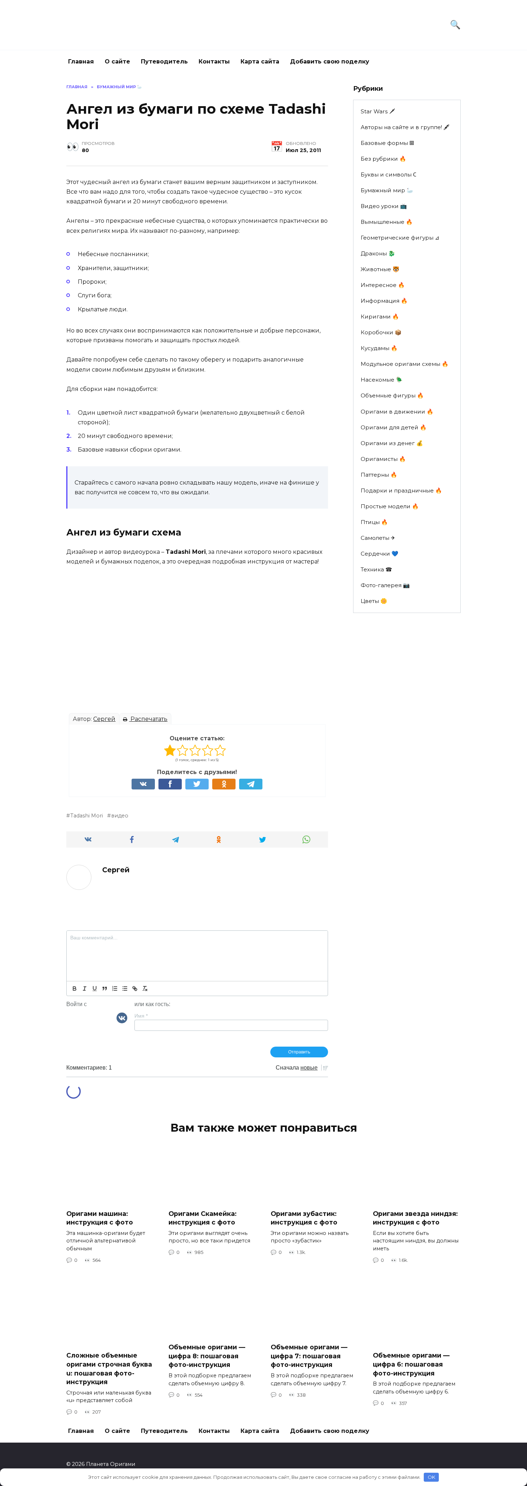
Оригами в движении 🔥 (397, 411)
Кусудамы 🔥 (379, 348)
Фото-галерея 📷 (385, 585)
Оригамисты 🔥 (383, 459)
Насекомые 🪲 (382, 379)
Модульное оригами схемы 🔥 (404, 363)
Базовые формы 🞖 (387, 143)
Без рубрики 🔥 (383, 158)
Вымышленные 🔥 (387, 221)
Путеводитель (164, 61)
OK (431, 1477)
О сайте (117, 61)
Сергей (104, 719)
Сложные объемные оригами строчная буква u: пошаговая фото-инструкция (109, 1368)
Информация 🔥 (384, 300)
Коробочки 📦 (381, 332)
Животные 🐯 (380, 269)
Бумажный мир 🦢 (387, 190)
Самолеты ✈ (378, 537)
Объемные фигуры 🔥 (392, 395)
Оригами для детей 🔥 (394, 427)
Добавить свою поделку (329, 61)
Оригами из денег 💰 (392, 443)
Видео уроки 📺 (384, 206)
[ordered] (115, 988)
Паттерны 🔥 (379, 474)
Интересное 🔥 (383, 285)
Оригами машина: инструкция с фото (99, 1217)
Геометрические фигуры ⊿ (400, 237)
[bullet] (125, 988)
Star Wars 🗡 (378, 111)
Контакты (214, 61)
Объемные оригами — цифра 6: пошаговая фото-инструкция (411, 1364)
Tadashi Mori (86, 815)
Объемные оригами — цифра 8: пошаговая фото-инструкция (206, 1355)
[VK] (122, 1017)
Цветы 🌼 (374, 601)
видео (119, 815)
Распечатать (148, 719)
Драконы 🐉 (378, 253)
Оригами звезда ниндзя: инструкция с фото (415, 1217)
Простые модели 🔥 (390, 506)
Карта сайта (260, 61)
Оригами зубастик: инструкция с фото (304, 1217)
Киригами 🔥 (380, 316)
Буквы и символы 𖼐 (388, 174)
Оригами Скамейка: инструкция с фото (202, 1217)
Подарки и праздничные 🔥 (401, 490)
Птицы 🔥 (374, 522)
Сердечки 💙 (379, 553)
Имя (141, 1016)
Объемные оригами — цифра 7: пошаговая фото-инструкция (309, 1355)
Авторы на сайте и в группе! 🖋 (405, 127)
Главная (81, 61)
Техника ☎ (376, 569)
